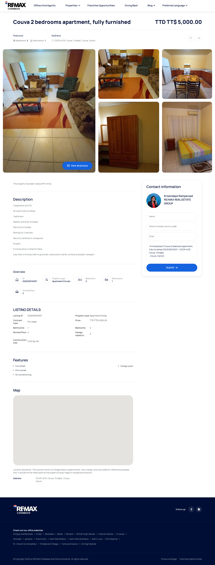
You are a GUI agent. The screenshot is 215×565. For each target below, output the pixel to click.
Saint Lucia (97, 538)
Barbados (49, 533)
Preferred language (173, 5)
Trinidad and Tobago (49, 543)
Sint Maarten (112, 538)
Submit (170, 267)
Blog (150, 5)
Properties (72, 5)
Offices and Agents (45, 5)
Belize (60, 533)
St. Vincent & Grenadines (24, 543)
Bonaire (69, 533)
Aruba (39, 533)
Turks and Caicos (70, 543)
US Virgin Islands (88, 543)
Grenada (17, 538)
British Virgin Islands (86, 533)
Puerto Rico (41, 538)
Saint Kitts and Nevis (78, 538)
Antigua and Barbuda (23, 533)
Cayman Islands (105, 533)
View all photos (79, 165)
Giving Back (131, 5)
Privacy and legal (169, 559)
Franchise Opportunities (101, 5)
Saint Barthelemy (58, 538)
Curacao (120, 533)
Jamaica (28, 538)
